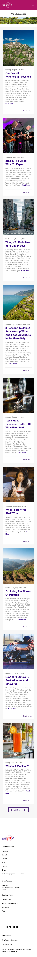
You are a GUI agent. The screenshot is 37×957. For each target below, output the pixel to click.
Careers (4, 866)
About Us (5, 851)
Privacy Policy (6, 900)
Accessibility (5, 907)
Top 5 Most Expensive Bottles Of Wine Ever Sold (18, 424)
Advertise (5, 885)
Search (4, 890)
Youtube (17, 927)
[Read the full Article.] (18, 65)
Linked (14, 927)
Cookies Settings (7, 944)
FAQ (3, 911)
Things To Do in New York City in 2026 (18, 243)
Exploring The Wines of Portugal (18, 592)
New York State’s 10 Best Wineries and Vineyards (17, 680)
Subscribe (5, 855)
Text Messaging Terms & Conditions (13, 874)
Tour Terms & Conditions (9, 940)
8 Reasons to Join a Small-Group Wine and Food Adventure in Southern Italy (18, 333)
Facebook (3, 927)
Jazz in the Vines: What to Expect (16, 162)
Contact (4, 859)
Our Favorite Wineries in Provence (18, 74)
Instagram (7, 927)
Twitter (10, 927)
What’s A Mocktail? (17, 766)
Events (4, 870)
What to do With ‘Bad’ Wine (15, 511)
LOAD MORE (18, 810)
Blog (3, 862)
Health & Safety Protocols (10, 903)
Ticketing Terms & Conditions (11, 888)
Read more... (27, 111)
